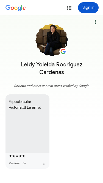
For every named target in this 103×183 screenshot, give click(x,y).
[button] (69, 7)
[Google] (15, 8)
